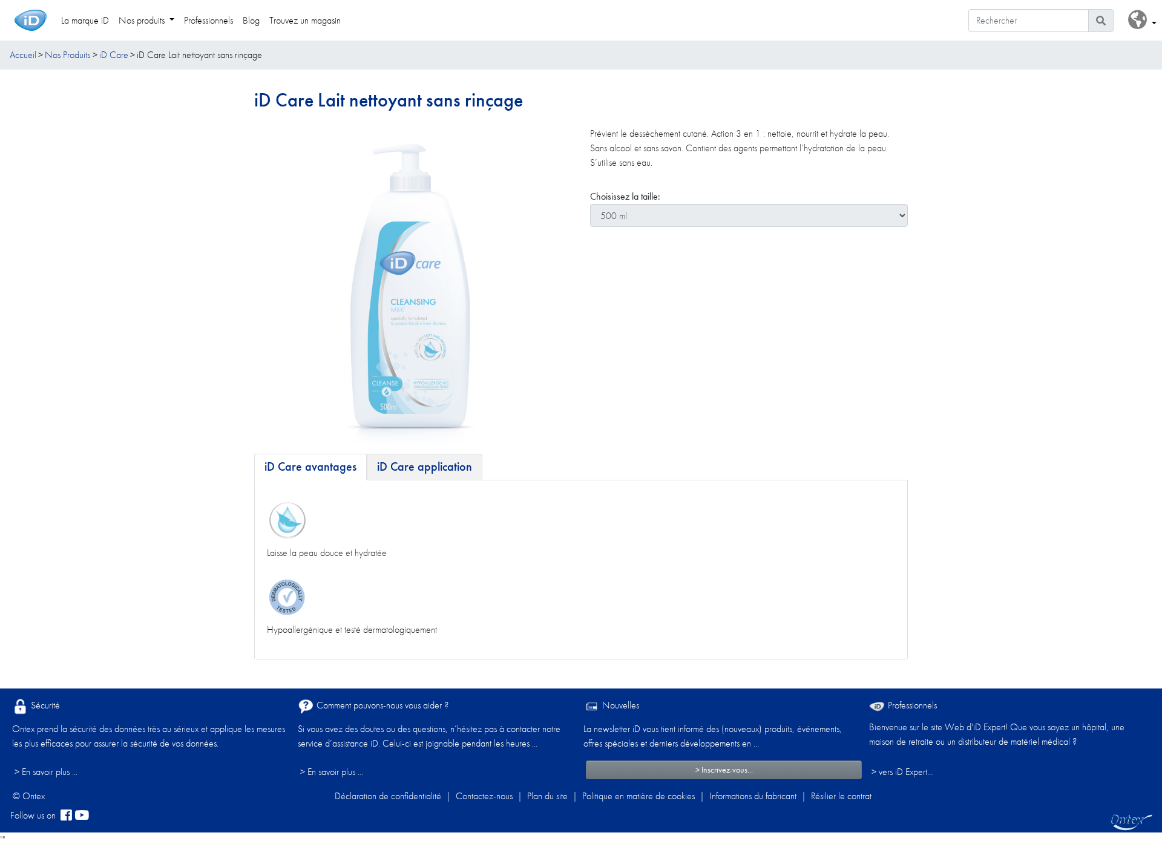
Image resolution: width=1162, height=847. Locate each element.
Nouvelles (619, 705)
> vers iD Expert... (902, 771)
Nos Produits (67, 54)
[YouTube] (81, 815)
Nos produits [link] (143, 20)
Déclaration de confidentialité (388, 796)
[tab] (310, 467)
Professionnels (911, 705)
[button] (1142, 20)
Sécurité (44, 705)
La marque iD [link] (85, 20)
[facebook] (66, 815)
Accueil (23, 54)
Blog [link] (251, 20)
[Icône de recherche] (1101, 20)
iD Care (113, 54)
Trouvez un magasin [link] (305, 20)
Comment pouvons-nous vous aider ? (381, 705)
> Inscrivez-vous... (724, 769)
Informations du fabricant (752, 796)
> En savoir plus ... (46, 771)
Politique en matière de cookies (638, 796)
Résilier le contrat (841, 796)
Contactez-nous (484, 796)
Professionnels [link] (208, 20)
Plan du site (547, 796)
